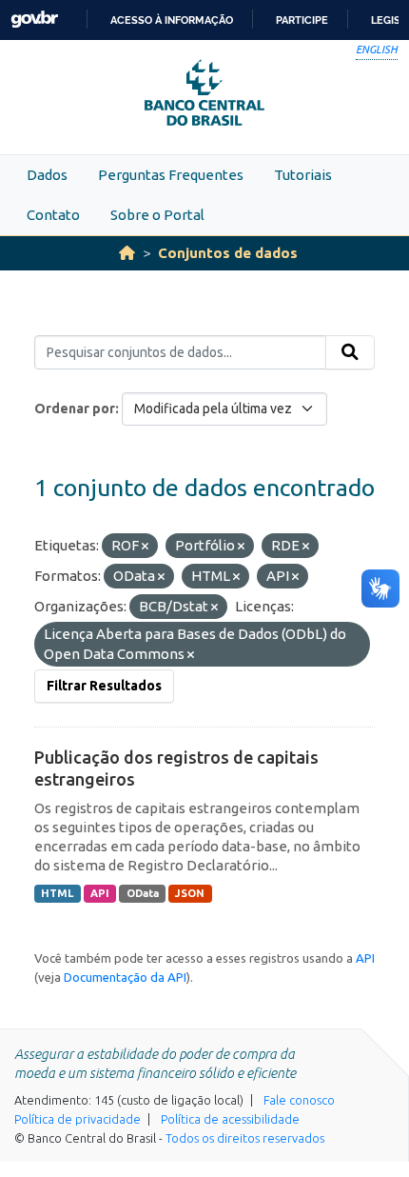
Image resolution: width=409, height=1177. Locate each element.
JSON (189, 893)
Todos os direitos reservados (245, 1138)
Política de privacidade (77, 1119)
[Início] (127, 253)
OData (143, 893)
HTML (57, 893)
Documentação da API (125, 977)
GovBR (34, 19)
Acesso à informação (171, 20)
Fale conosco (299, 1100)
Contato (53, 215)
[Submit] (350, 352)
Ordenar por (74, 408)
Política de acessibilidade (230, 1119)
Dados (47, 175)
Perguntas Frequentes (170, 175)
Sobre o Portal (157, 215)
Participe (302, 20)
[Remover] (145, 546)
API (99, 893)
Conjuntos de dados (228, 253)
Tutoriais (303, 175)
